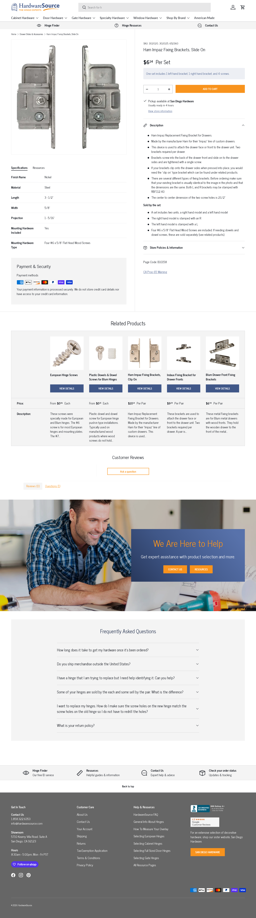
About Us (82, 814)
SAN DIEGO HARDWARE (207, 852)
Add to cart (210, 89)
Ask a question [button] (128, 471)
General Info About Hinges (149, 821)
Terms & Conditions (88, 857)
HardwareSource (25, 905)
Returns (81, 843)
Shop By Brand (176, 18)
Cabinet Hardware (22, 18)
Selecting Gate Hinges (146, 857)
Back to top (128, 786)
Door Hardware (53, 18)
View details (66, 388)
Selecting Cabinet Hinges (148, 843)
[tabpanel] (68, 212)
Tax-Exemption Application (92, 850)
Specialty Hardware (112, 18)
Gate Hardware (81, 18)
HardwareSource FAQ (146, 814)
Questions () (52, 486)
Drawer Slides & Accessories (31, 34)
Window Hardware (145, 18)
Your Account (84, 829)
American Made (204, 18)
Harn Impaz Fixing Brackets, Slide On (62, 34)
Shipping (82, 836)
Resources (201, 569)
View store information (160, 111)
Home (13, 34)
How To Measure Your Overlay (151, 829)
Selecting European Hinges (149, 836)
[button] (243, 7)
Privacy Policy (85, 865)
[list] (68, 97)
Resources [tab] (39, 167)
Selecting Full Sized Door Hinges (152, 850)
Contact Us (175, 569)
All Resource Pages (145, 865)
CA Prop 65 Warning (155, 271)
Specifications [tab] (19, 167)
